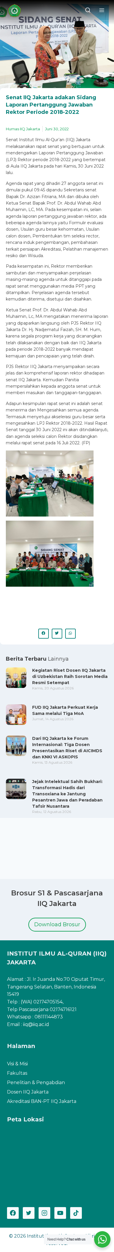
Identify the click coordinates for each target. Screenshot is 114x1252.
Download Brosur (57, 924)
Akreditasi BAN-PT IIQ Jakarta (41, 1101)
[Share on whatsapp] (70, 634)
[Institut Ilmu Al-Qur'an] (16, 10)
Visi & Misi (17, 1064)
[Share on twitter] (57, 634)
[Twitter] (28, 1213)
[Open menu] (101, 10)
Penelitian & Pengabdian (36, 1082)
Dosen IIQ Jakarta (28, 1092)
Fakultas (17, 1073)
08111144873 (48, 1017)
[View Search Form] (87, 10)
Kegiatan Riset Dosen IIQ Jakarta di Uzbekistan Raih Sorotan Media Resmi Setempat (70, 676)
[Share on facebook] (43, 634)
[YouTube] (60, 1213)
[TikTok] (76, 1213)
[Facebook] (13, 1213)
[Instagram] (44, 1213)
